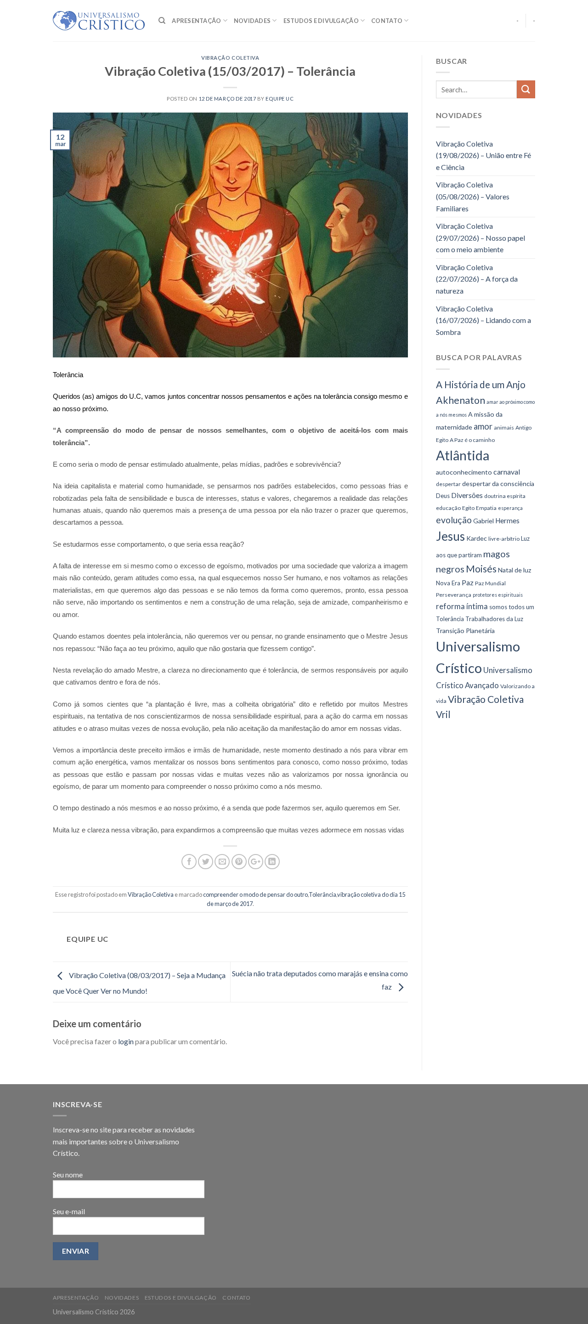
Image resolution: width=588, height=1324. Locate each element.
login (126, 1041)
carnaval (506, 471)
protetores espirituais (498, 595)
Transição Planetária (465, 630)
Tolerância (322, 894)
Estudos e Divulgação (321, 20)
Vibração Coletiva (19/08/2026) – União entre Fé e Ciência (483, 155)
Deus (443, 495)
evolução (454, 520)
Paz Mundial (490, 583)
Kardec (476, 538)
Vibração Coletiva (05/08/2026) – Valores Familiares (472, 196)
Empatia (486, 507)
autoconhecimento (464, 472)
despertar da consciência (498, 483)
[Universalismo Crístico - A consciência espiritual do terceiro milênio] (99, 20)
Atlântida (462, 455)
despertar (448, 484)
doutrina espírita (505, 495)
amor (483, 426)
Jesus (450, 536)
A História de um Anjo (481, 384)
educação (448, 507)
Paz (468, 582)
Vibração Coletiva (230, 58)
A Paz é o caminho (472, 439)
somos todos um (511, 607)
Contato (386, 20)
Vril (443, 714)
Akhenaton (460, 400)
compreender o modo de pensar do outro (255, 894)
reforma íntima (462, 606)
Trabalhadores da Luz (494, 618)
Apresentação (196, 20)
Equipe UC (280, 99)
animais (504, 427)
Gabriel (483, 521)
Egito (468, 507)
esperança (510, 508)
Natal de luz (514, 570)
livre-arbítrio (504, 538)
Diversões (467, 495)
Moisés (481, 568)
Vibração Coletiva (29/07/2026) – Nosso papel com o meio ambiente (480, 237)
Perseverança (453, 594)
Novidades (252, 20)
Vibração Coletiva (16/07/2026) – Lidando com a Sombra (483, 320)
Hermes (507, 520)
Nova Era (448, 583)
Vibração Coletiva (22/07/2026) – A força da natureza (477, 279)
